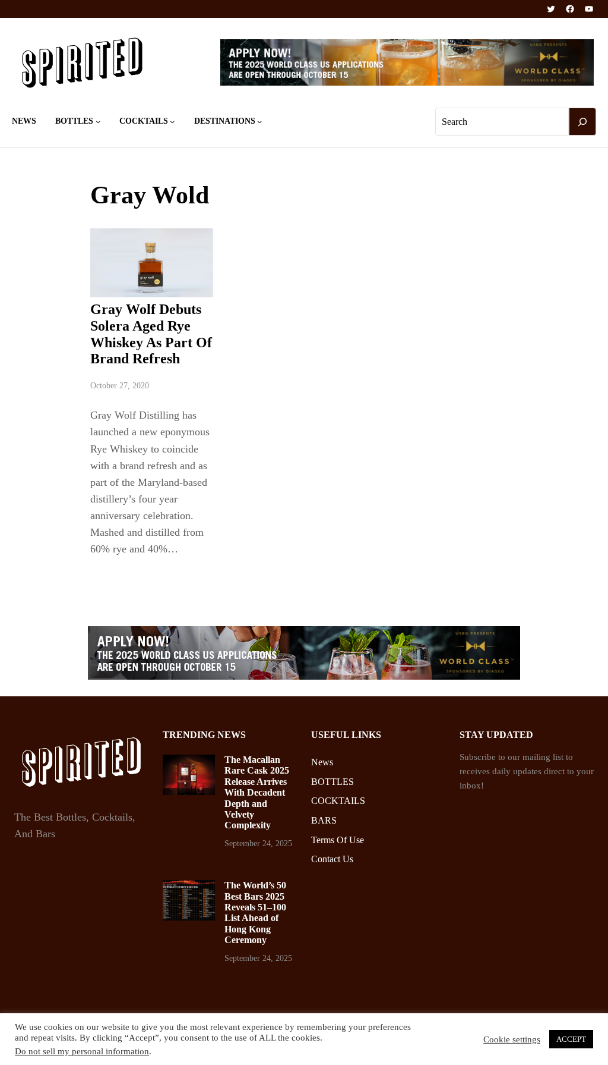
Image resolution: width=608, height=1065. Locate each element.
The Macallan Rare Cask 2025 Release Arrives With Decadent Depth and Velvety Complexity (256, 792)
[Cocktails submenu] (172, 121)
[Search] (582, 122)
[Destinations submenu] (259, 121)
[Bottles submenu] (98, 121)
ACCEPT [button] (571, 1039)
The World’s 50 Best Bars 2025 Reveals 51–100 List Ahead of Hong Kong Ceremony (255, 912)
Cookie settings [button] (511, 1039)
